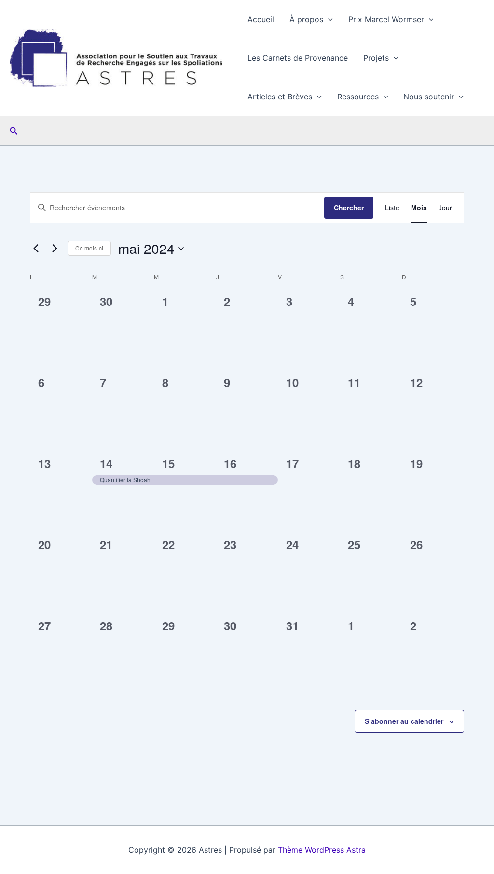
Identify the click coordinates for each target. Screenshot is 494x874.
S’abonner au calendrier (404, 721)
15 (168, 463)
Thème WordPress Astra (322, 850)
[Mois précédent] (35, 248)
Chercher (349, 207)
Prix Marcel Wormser (386, 19)
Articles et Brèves (279, 96)
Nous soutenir (428, 96)
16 (230, 463)
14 (106, 463)
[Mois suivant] (54, 248)
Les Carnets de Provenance (297, 58)
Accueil (260, 19)
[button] (328, 19)
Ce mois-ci (89, 248)
